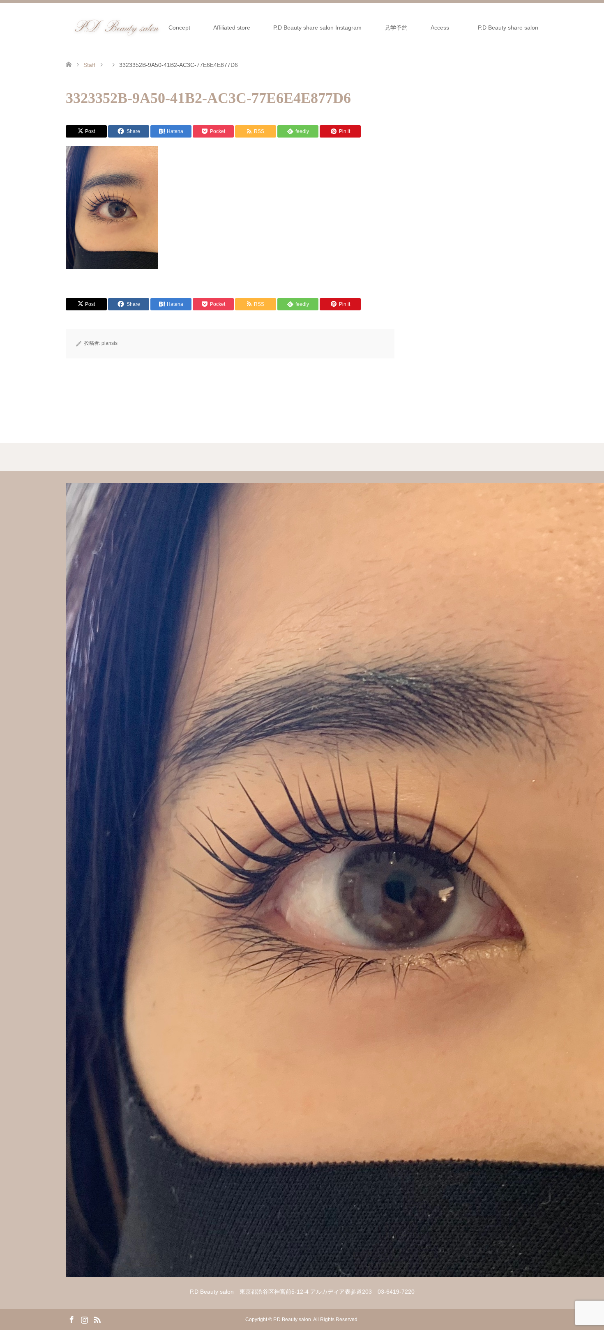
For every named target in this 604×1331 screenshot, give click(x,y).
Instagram (84, 1319)
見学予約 (396, 27)
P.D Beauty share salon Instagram (317, 27)
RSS (97, 1319)
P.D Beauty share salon (511, 27)
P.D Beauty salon (292, 1319)
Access (440, 27)
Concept (179, 27)
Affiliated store (231, 27)
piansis (109, 343)
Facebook (71, 1319)
